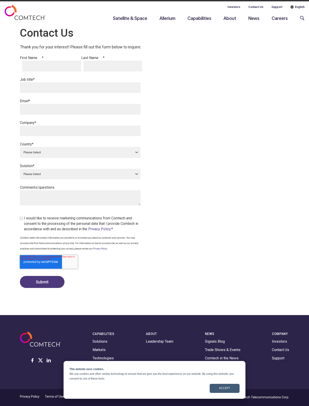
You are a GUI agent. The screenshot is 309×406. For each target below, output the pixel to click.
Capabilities (199, 18)
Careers (280, 18)
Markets (99, 350)
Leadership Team (159, 341)
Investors (234, 7)
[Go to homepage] (25, 15)
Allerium (167, 18)
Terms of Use (54, 396)
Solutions (100, 341)
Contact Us (255, 7)
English (299, 7)
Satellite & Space (130, 18)
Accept (224, 388)
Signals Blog (215, 341)
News (253, 18)
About (229, 18)
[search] (301, 20)
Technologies (103, 358)
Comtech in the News (222, 358)
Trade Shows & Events (222, 350)
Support (276, 7)
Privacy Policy (99, 229)
